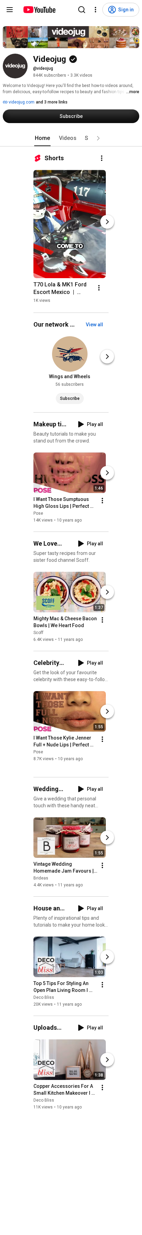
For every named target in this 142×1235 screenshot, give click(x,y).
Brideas (40, 878)
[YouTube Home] (39, 9)
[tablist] (71, 138)
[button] (98, 138)
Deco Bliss (43, 997)
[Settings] (95, 10)
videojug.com (21, 102)
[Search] (82, 10)
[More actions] (102, 158)
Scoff (38, 632)
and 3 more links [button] (52, 102)
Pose (38, 513)
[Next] (107, 222)
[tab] (42, 138)
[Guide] (10, 10)
